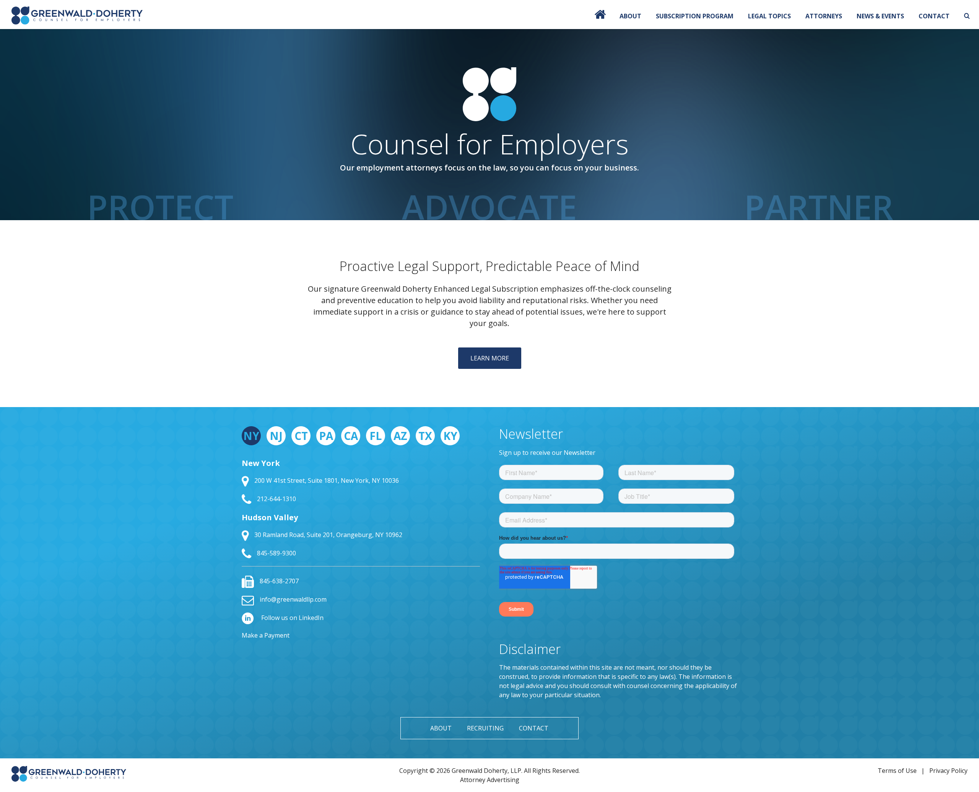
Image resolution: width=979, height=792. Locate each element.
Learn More (489, 358)
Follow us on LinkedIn (292, 617)
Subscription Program (694, 16)
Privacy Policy (948, 770)
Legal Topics (769, 16)
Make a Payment (265, 635)
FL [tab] (375, 435)
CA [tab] (351, 435)
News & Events (880, 16)
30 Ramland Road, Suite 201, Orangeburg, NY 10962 (328, 535)
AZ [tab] (400, 435)
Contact (934, 16)
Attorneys (823, 16)
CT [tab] (301, 435)
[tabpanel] (361, 509)
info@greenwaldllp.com (293, 599)
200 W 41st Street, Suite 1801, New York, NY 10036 (326, 480)
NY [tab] (251, 435)
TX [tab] (425, 435)
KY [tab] (450, 435)
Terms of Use (897, 770)
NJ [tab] (276, 435)
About (630, 16)
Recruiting (485, 728)
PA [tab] (326, 435)
